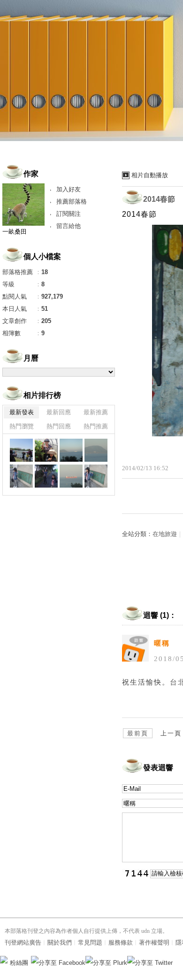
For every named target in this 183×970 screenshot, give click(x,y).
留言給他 (68, 225)
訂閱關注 (68, 213)
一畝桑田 (14, 231)
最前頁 (137, 733)
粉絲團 (19, 962)
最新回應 (58, 412)
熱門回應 (58, 426)
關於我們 (59, 942)
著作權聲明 (154, 942)
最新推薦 (96, 412)
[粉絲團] (4, 959)
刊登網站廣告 (23, 942)
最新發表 (21, 412)
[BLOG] (21, 450)
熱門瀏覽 (21, 426)
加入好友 (68, 189)
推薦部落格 (71, 201)
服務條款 (120, 942)
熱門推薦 (96, 426)
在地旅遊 (164, 533)
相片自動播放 (149, 175)
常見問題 (90, 942)
